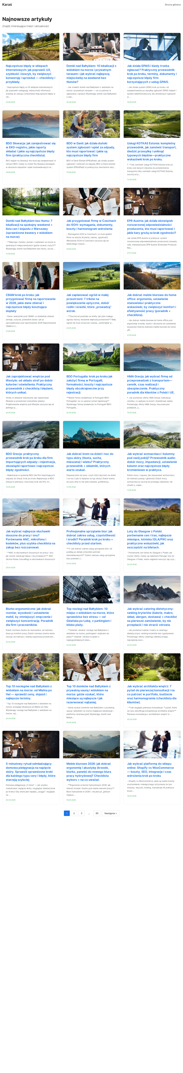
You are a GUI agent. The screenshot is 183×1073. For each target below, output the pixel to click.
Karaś (7, 4)
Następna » (111, 813)
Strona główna (173, 4)
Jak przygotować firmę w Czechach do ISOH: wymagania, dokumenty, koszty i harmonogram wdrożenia (91, 225)
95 (97, 813)
